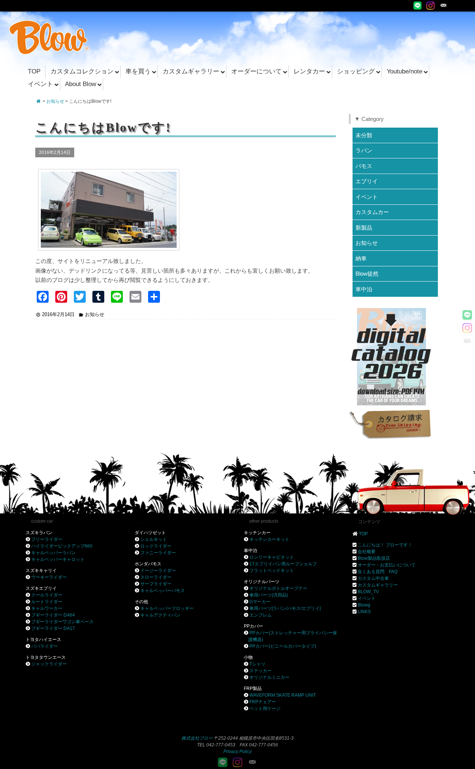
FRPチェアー (262, 701)
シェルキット (153, 539)
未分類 (364, 135)
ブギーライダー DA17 (53, 628)
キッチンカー (257, 532)
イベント (367, 197)
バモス (364, 166)
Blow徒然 (367, 273)
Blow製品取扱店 (374, 558)
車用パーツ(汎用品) (268, 595)
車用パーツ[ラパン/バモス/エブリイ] (285, 608)
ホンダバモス (148, 563)
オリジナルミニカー (269, 677)
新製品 (364, 227)
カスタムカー (372, 212)
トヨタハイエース (43, 639)
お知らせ (55, 101)
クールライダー (46, 595)
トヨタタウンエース (46, 657)
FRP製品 (253, 688)
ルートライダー (46, 601)
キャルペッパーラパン (53, 552)
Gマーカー (260, 601)
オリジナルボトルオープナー (278, 588)
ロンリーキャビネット (271, 557)
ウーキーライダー (49, 577)
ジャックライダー (49, 664)
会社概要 (367, 551)
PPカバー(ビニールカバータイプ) (282, 646)
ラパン (364, 150)
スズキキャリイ (41, 570)
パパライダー (44, 646)
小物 (248, 657)
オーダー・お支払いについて (387, 565)
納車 (361, 258)
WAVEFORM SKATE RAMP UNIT (282, 695)
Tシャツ (257, 664)
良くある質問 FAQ (377, 571)
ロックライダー (155, 546)
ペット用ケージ (265, 708)
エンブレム (260, 615)
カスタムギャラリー (378, 585)
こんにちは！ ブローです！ (385, 545)
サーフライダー (155, 583)
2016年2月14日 (58, 314)
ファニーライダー (158, 552)
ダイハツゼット (150, 532)
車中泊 (364, 289)
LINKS (364, 611)
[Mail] (443, 5)
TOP (363, 533)
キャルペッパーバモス (162, 590)
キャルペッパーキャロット (58, 559)
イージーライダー (158, 570)
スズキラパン (39, 532)
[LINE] (417, 5)
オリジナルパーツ (261, 581)
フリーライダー (46, 539)
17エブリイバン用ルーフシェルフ (283, 563)
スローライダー (155, 577)
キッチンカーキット (269, 539)
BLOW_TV (368, 591)
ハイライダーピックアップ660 (61, 546)
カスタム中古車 (373, 578)
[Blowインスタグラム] (430, 5)
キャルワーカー (46, 608)
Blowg (364, 605)
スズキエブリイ (41, 588)
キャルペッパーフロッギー (167, 608)
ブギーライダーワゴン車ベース (62, 621)
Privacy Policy (237, 751)
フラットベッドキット (271, 570)
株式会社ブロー (197, 738)
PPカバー (253, 626)
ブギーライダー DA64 (53, 615)
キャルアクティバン (160, 615)
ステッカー (260, 670)
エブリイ (367, 181)
